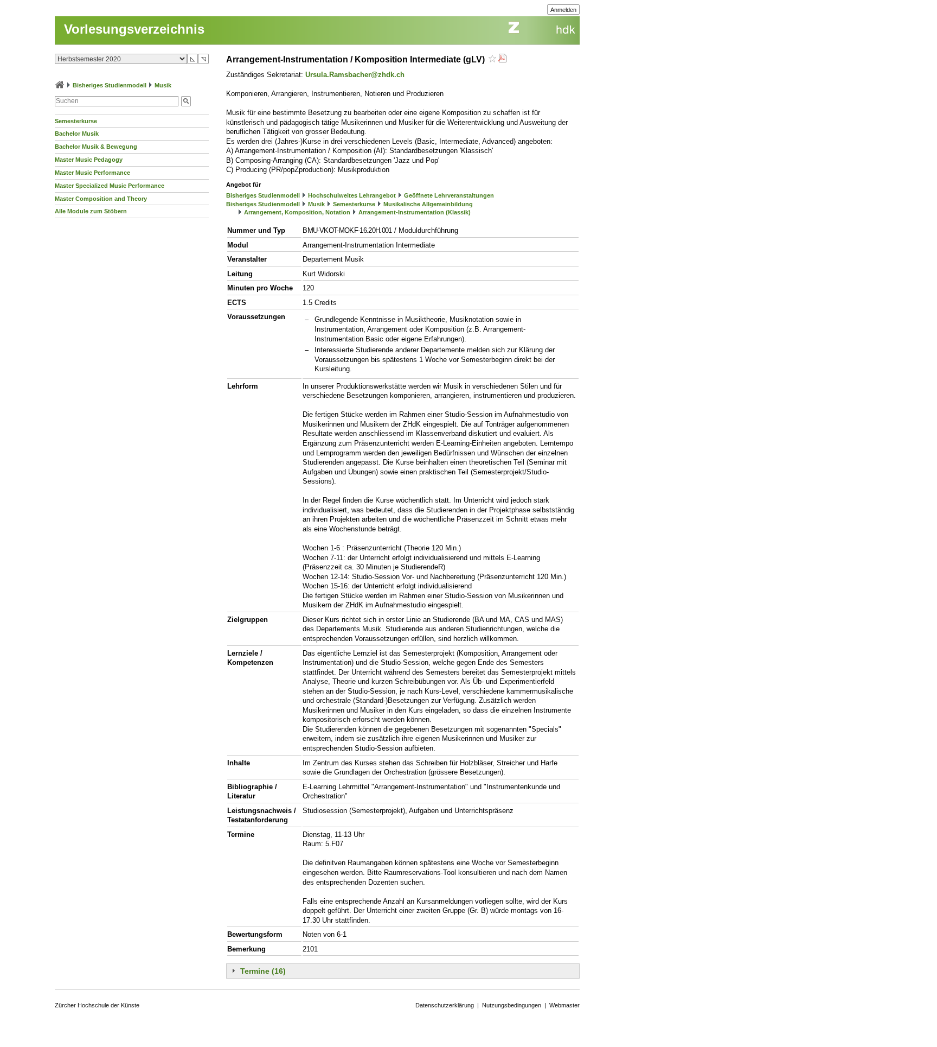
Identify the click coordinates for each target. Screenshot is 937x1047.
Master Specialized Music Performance (109, 185)
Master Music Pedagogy (89, 159)
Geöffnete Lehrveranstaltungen (449, 195)
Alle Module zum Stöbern (91, 211)
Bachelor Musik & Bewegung (96, 146)
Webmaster (564, 1005)
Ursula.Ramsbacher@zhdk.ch (355, 75)
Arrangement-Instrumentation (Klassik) (414, 212)
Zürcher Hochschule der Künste (97, 1005)
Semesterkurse (76, 121)
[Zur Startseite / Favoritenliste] (60, 85)
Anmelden (563, 10)
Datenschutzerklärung (444, 1005)
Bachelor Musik (77, 133)
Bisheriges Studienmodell (109, 85)
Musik (163, 85)
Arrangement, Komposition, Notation (297, 212)
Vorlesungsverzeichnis (134, 29)
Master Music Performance (92, 172)
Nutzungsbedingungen (511, 1005)
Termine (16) (263, 971)
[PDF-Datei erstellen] (502, 59)
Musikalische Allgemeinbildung (428, 204)
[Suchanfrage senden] (186, 101)
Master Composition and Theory (101, 198)
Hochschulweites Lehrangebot (352, 195)
